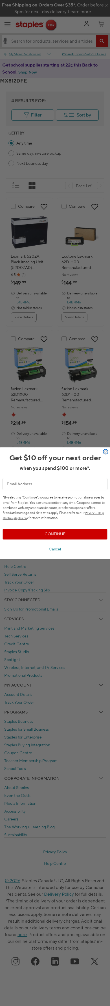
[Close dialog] (105, 451)
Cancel (55, 549)
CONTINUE (55, 534)
